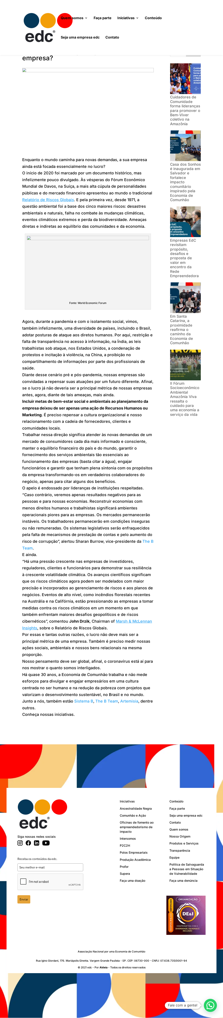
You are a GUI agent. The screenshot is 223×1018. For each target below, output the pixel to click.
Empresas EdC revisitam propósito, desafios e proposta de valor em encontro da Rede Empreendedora (184, 258)
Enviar (24, 899)
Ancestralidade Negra (136, 808)
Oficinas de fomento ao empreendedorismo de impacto (137, 827)
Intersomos (128, 838)
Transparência (179, 850)
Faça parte (103, 18)
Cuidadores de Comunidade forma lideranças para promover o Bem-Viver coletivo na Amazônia (185, 110)
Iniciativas (126, 18)
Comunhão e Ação (133, 815)
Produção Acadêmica (135, 859)
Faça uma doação (132, 880)
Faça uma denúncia (183, 880)
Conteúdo (153, 18)
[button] (210, 1005)
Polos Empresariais (134, 852)
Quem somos (72, 18)
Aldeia (104, 967)
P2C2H (125, 845)
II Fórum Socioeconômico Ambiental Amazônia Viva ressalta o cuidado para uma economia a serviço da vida (184, 399)
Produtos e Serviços (184, 843)
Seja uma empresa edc (80, 37)
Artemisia (129, 701)
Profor (124, 866)
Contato (112, 37)
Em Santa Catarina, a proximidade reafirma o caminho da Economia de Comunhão (181, 329)
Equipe (174, 857)
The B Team (106, 701)
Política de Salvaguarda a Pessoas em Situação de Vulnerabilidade (186, 869)
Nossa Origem (179, 836)
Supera (125, 873)
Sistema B (83, 701)
